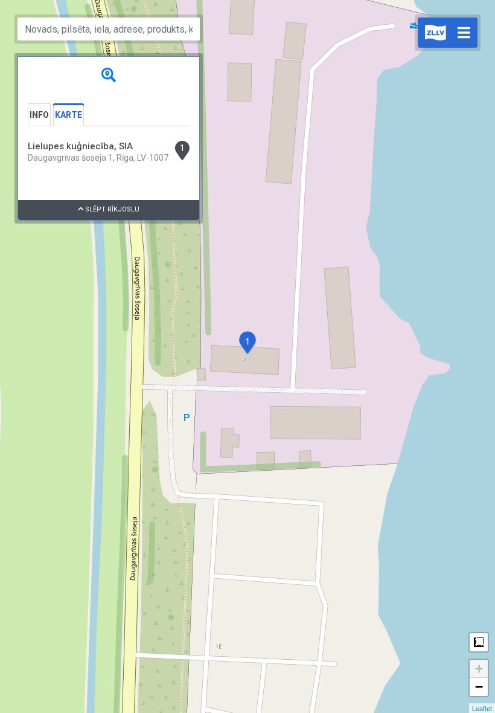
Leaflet (482, 708)
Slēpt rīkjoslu (111, 209)
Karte (68, 115)
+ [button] (479, 668)
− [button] (479, 686)
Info (39, 115)
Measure (479, 642)
